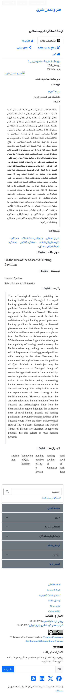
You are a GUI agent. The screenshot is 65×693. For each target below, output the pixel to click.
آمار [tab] (54, 54)
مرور (57, 517)
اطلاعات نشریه (52, 526)
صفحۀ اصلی (54, 508)
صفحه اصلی (54, 584)
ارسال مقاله (54, 545)
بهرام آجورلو (54, 91)
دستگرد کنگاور (28, 242)
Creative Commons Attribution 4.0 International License (44, 639)
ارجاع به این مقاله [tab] (47, 47)
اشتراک (8, 669)
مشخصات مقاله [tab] (48, 40)
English (8, 3)
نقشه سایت (54, 611)
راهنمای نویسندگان (50, 535)
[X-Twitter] (50, 679)
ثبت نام (23, 3)
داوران (56, 554)
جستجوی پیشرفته (51, 497)
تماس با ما (55, 563)
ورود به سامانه (37, 3)
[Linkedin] (42, 679)
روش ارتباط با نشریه (52, 621)
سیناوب (59, 690)
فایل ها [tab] (26, 40)
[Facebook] (59, 679)
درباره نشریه (53, 589)
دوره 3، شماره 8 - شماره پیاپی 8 (44, 61)
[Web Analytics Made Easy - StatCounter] (58, 648)
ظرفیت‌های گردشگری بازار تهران (46, 625)
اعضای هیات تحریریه (49, 594)
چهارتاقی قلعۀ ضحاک (32, 238)
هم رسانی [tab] (22, 47)
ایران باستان (52, 238)
